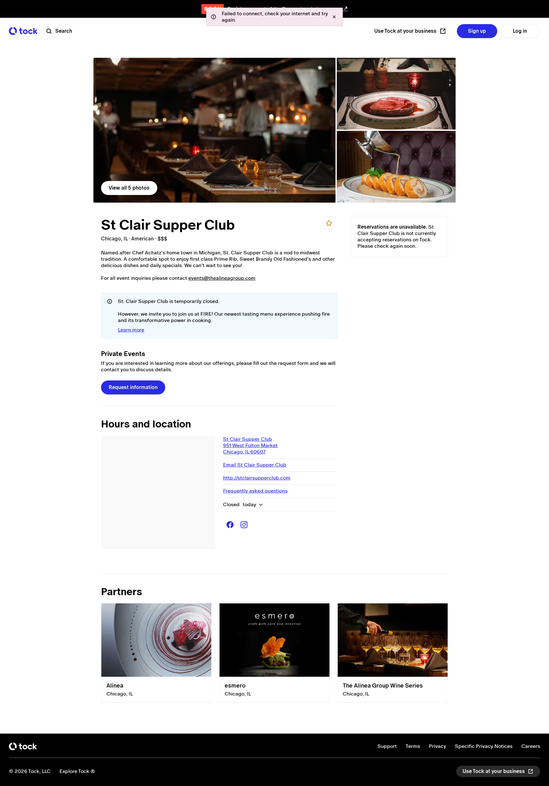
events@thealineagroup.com (221, 278)
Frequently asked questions (255, 491)
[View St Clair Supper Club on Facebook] (230, 525)
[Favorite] (329, 223)
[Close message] (334, 16)
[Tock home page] (23, 31)
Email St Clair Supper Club (254, 465)
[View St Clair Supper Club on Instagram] (244, 525)
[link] (214, 130)
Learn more (131, 330)
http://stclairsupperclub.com (256, 478)
